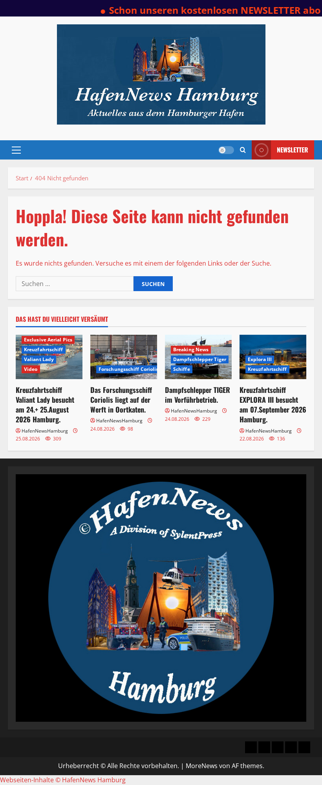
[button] (16, 150)
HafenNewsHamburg (45, 430)
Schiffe (181, 369)
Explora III (260, 359)
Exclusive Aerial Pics (48, 339)
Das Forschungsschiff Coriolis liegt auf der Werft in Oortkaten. (121, 400)
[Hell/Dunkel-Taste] (226, 150)
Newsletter (292, 149)
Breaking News (191, 349)
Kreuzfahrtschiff (43, 349)
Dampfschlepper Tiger (199, 359)
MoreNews (202, 765)
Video (31, 369)
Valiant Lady (39, 359)
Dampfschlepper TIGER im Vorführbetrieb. (197, 395)
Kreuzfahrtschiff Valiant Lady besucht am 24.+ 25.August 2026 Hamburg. (45, 405)
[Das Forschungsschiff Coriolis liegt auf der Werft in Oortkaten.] (123, 357)
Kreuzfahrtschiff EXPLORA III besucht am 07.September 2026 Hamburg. (273, 405)
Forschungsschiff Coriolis (129, 369)
